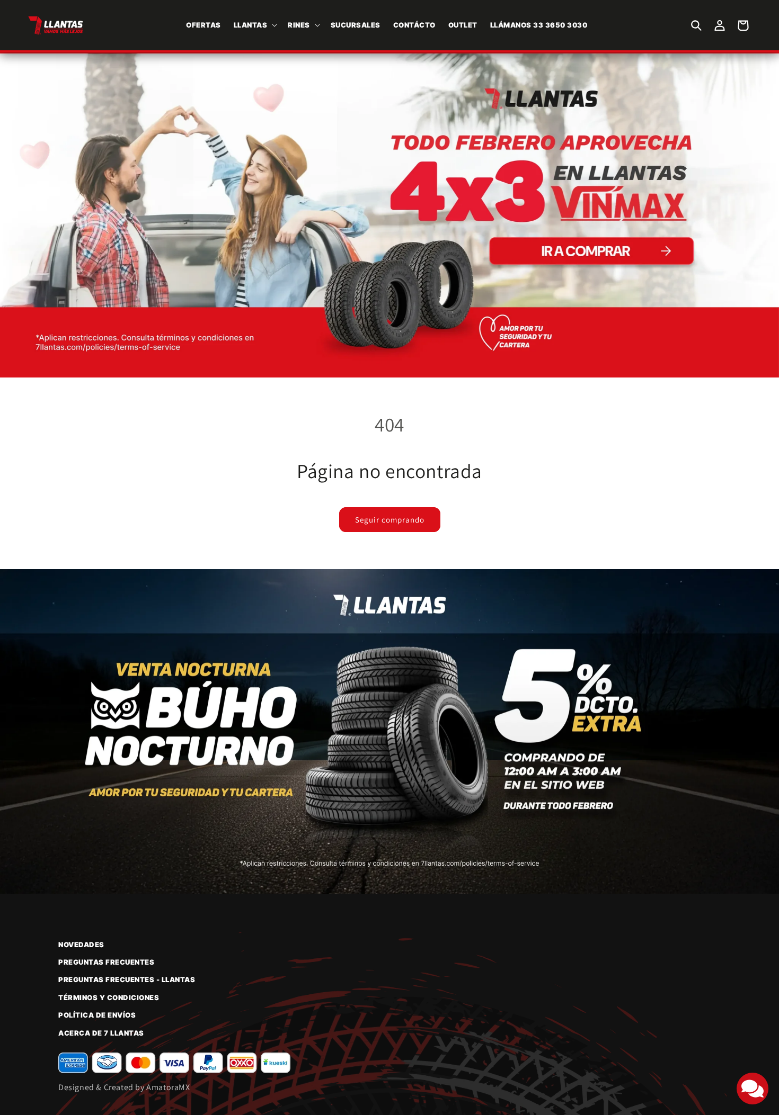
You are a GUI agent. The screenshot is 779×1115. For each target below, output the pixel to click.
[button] (254, 25)
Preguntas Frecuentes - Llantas (126, 979)
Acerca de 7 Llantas (101, 1033)
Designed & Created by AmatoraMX (124, 1087)
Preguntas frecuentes (106, 962)
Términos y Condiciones (108, 997)
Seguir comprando (389, 520)
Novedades (81, 944)
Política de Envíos (97, 1015)
